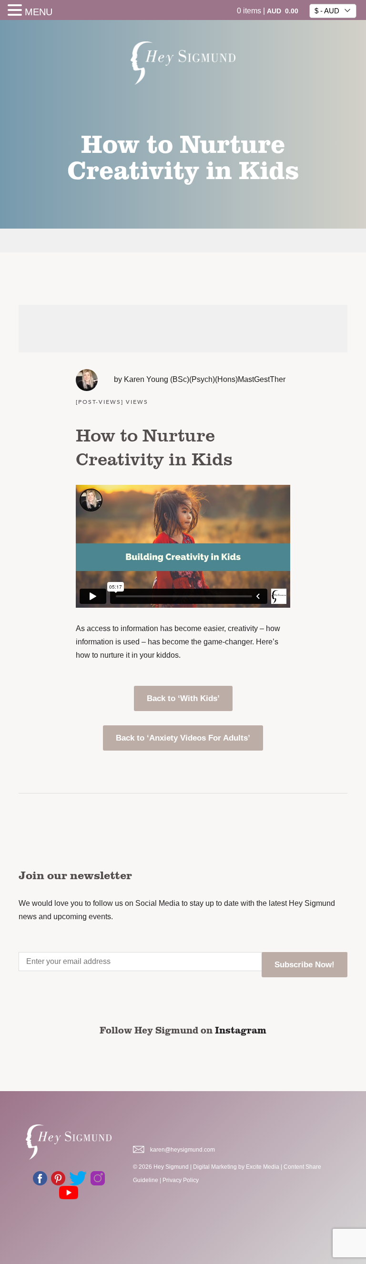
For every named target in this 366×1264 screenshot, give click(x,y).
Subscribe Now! (304, 964)
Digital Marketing (215, 1167)
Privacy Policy (181, 1180)
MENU (38, 12)
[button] (16, 11)
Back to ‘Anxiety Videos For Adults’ (183, 737)
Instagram (240, 1029)
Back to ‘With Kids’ (183, 698)
